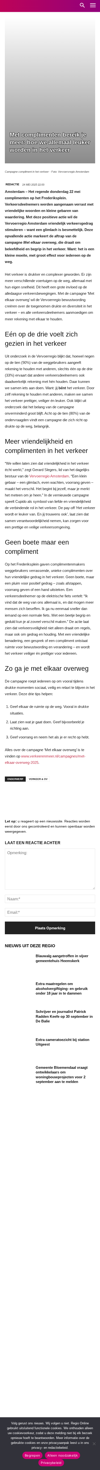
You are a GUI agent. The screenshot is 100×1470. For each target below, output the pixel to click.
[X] (56, 795)
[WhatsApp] (70, 795)
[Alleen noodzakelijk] (94, 1443)
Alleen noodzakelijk (62, 1455)
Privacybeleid (51, 1463)
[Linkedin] (26, 795)
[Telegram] (41, 795)
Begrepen (32, 1455)
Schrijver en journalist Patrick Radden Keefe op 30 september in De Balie (64, 1016)
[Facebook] (12, 795)
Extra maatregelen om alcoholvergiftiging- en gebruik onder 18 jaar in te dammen (62, 988)
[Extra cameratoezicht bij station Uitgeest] (18, 1046)
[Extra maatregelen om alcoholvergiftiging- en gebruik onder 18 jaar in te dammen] (18, 990)
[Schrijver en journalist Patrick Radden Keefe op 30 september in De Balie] (18, 1018)
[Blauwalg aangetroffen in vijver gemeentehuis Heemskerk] (18, 963)
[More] (85, 795)
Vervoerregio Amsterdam (49, 476)
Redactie (12, 184)
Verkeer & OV (38, 779)
